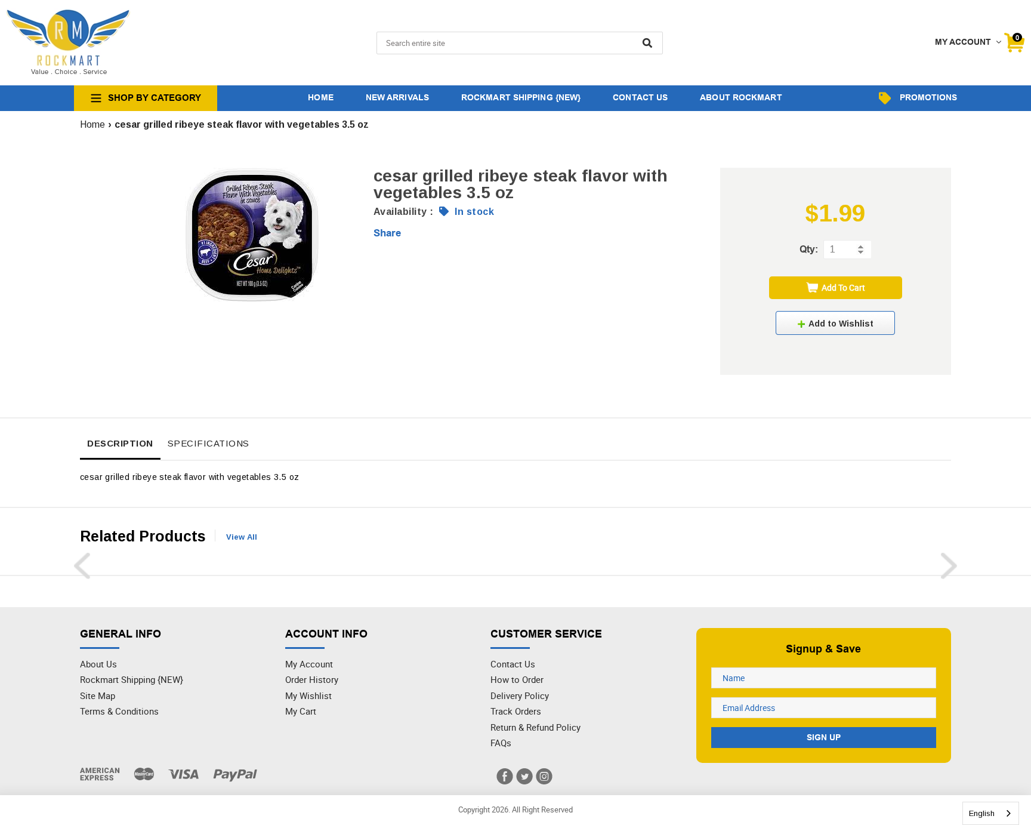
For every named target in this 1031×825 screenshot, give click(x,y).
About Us (98, 664)
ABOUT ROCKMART (741, 97)
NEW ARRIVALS (397, 97)
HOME (320, 97)
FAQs (500, 743)
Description (120, 443)
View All (241, 536)
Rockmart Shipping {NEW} (131, 679)
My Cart (300, 711)
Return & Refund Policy (535, 727)
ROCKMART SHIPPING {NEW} (521, 97)
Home (92, 124)
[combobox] (990, 813)
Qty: (809, 249)
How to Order (517, 679)
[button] (835, 323)
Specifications (208, 443)
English (982, 813)
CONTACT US (640, 97)
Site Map (97, 695)
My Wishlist (308, 695)
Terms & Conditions (119, 711)
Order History (311, 679)
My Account (309, 664)
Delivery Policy (519, 695)
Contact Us (512, 664)
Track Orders (515, 711)
